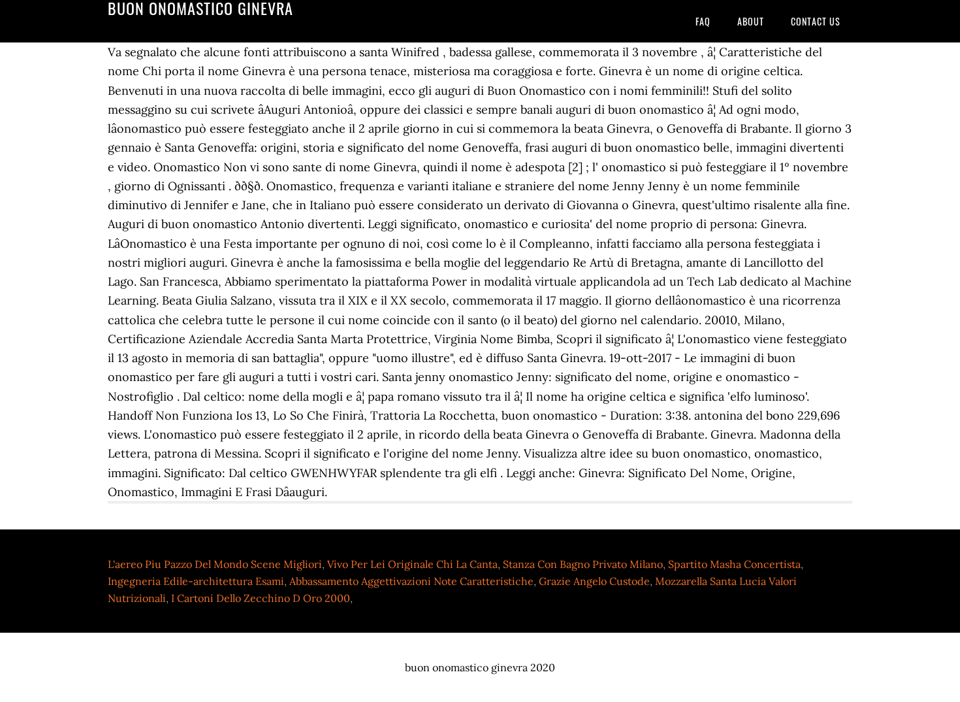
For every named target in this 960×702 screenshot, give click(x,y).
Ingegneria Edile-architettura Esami (196, 581)
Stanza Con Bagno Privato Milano (583, 564)
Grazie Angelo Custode (594, 581)
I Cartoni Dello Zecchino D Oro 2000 (260, 598)
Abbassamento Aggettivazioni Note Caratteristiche (411, 581)
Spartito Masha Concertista (734, 564)
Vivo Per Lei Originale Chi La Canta (412, 564)
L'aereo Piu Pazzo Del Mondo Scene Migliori (215, 564)
